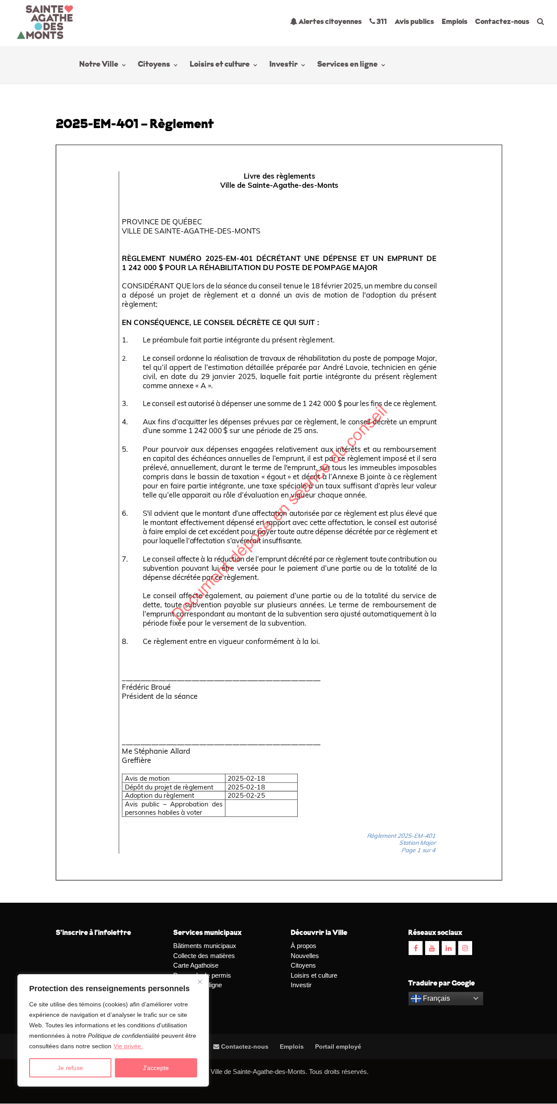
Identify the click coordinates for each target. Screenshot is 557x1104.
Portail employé (338, 1046)
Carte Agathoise (195, 965)
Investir (283, 65)
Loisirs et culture (220, 65)
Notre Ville (98, 65)
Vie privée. (128, 1046)
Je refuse (70, 1067)
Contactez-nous (502, 22)
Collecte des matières (204, 955)
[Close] (200, 981)
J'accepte (156, 1067)
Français (435, 998)
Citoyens (154, 65)
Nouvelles (305, 955)
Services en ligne (347, 65)
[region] (113, 1030)
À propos (303, 945)
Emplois (454, 22)
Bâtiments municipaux (204, 945)
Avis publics (414, 22)
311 (381, 22)
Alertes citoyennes (329, 22)
